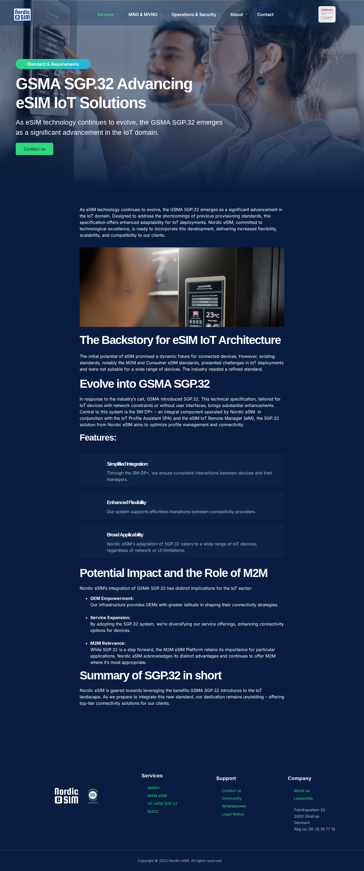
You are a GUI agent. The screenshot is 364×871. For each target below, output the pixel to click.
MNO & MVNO (142, 14)
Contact (265, 14)
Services (105, 14)
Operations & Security (194, 14)
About (236, 14)
